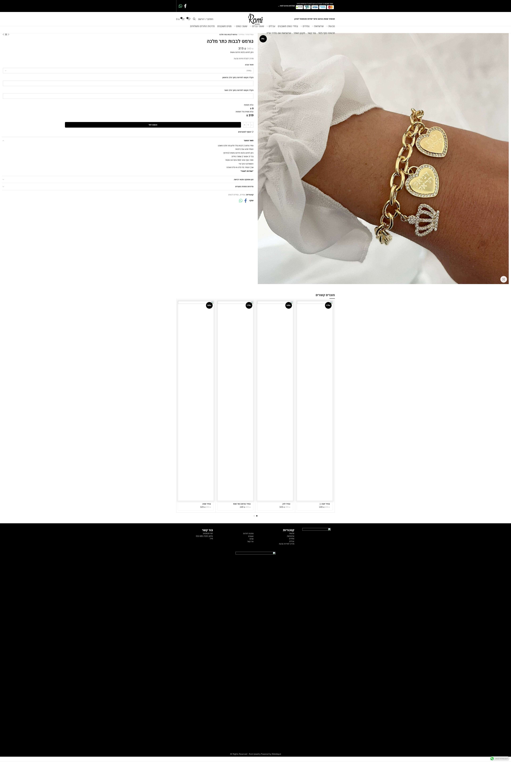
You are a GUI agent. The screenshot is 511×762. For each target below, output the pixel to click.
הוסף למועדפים (244, 132)
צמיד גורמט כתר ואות (242, 504)
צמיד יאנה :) (325, 504)
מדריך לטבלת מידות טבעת (244, 58)
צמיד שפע (206, 504)
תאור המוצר (249, 140)
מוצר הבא (3, 34)
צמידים (242, 195)
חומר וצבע (249, 64)
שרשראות (290, 536)
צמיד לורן (286, 504)
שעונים (251, 536)
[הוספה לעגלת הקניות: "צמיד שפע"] (180, 305)
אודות (252, 539)
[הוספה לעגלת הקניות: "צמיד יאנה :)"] (299, 305)
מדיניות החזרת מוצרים (244, 186)
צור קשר (250, 541)
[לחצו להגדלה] (503, 279)
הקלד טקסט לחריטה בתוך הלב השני (239, 90)
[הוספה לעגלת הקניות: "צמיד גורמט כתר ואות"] (219, 305)
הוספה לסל (153, 125)
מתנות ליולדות (248, 533)
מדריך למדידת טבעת (286, 543)
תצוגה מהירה (299, 311)
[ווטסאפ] (180, 6)
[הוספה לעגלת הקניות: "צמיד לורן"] (259, 305)
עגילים (291, 541)
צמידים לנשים (233, 195)
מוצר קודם (8, 34)
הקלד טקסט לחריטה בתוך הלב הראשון (238, 77)
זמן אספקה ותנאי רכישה (244, 179)
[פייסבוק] (185, 6)
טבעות (291, 533)
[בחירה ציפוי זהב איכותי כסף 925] (128, 70)
